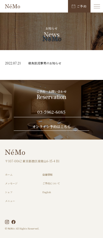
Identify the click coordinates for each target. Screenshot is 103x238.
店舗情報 (47, 174)
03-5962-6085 (51, 112)
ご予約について (51, 183)
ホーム (8, 174)
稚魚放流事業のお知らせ (44, 63)
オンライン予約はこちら (51, 127)
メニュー (10, 201)
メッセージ (11, 183)
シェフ (8, 192)
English (46, 192)
